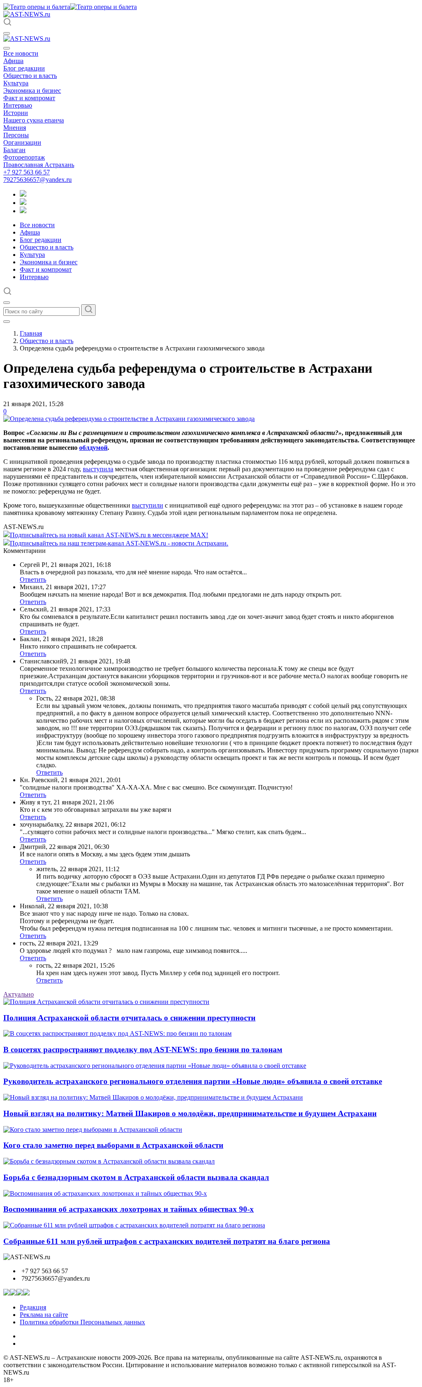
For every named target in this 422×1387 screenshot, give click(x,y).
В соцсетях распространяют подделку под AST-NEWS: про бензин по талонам (142, 1049)
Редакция (33, 1307)
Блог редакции (24, 68)
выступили (147, 505)
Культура (15, 83)
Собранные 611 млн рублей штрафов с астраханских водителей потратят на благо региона (166, 1241)
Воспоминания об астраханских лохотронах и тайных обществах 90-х (128, 1209)
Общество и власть (30, 75)
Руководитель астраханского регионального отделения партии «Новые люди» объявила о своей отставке (192, 1081)
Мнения (14, 127)
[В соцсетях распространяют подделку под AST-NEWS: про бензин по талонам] (117, 1033)
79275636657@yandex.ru (37, 179)
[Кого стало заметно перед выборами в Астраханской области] (92, 1129)
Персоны (16, 135)
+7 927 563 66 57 (26, 172)
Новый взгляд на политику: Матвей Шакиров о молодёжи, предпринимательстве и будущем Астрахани (190, 1113)
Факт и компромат (29, 97)
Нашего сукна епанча (33, 120)
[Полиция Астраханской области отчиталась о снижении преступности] (106, 1001)
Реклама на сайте (44, 1314)
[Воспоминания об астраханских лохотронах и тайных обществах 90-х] (105, 1193)
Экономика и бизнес (32, 90)
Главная (31, 333)
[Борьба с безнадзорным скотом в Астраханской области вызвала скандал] (109, 1161)
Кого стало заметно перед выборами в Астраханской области (113, 1145)
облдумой (93, 447)
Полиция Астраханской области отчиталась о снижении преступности (129, 1017)
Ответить (33, 579)
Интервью (17, 105)
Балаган (14, 149)
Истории (15, 112)
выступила (98, 469)
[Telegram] (23, 194)
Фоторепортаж (24, 157)
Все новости (20, 53)
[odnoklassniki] (23, 202)
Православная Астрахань (38, 164)
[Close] (6, 48)
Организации (22, 142)
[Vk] (23, 210)
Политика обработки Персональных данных (82, 1322)
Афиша (13, 60)
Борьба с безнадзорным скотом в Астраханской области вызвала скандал (136, 1177)
